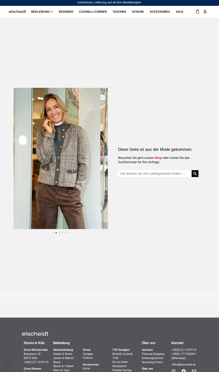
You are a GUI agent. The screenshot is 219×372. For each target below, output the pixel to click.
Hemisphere (119, 366)
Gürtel (86, 368)
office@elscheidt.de (183, 364)
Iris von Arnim (120, 362)
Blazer (57, 362)
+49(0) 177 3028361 (183, 354)
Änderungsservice (152, 358)
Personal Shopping (153, 354)
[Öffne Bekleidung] (51, 12)
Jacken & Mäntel (63, 358)
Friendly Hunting (121, 370)
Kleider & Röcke (62, 354)
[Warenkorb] (197, 11)
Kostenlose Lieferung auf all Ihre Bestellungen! (109, 2)
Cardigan (88, 354)
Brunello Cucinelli (122, 354)
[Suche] (195, 173)
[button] (53, 232)
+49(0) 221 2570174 (36, 362)
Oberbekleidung (63, 349)
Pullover (88, 358)
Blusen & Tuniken (63, 366)
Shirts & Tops (61, 370)
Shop (158, 158)
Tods (115, 358)
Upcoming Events (152, 362)
